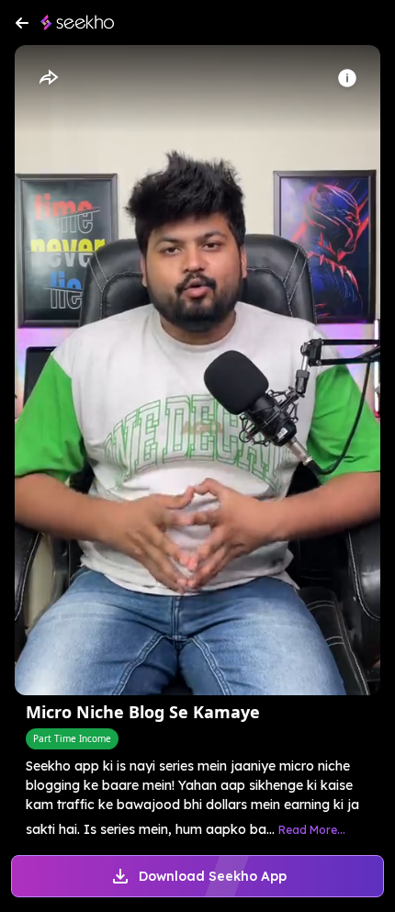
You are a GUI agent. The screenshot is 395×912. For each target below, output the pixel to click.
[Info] (347, 78)
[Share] (47, 78)
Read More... (311, 830)
